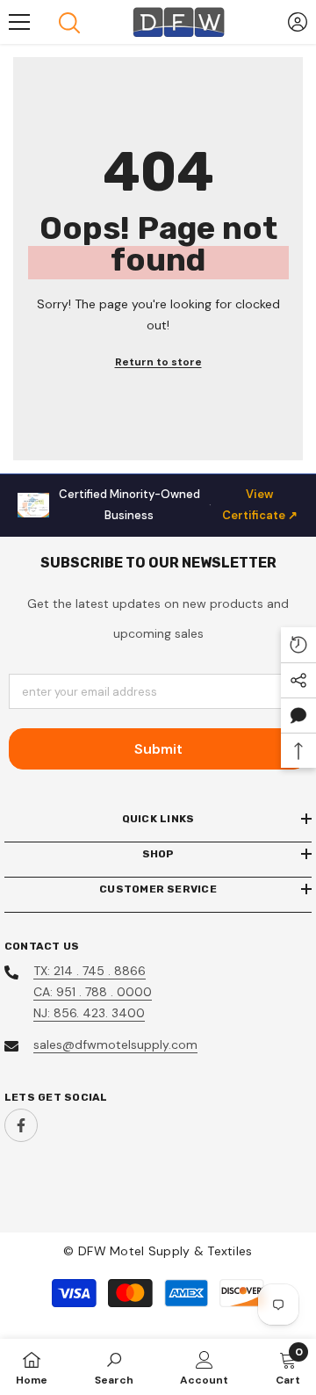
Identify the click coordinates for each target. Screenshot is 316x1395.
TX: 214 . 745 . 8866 (89, 971)
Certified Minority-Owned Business (178, 505)
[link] (114, 1366)
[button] (298, 715)
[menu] (19, 22)
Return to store (158, 362)
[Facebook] (21, 1125)
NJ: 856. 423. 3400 (89, 1013)
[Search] (69, 22)
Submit (158, 749)
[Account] (297, 22)
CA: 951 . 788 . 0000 (92, 992)
